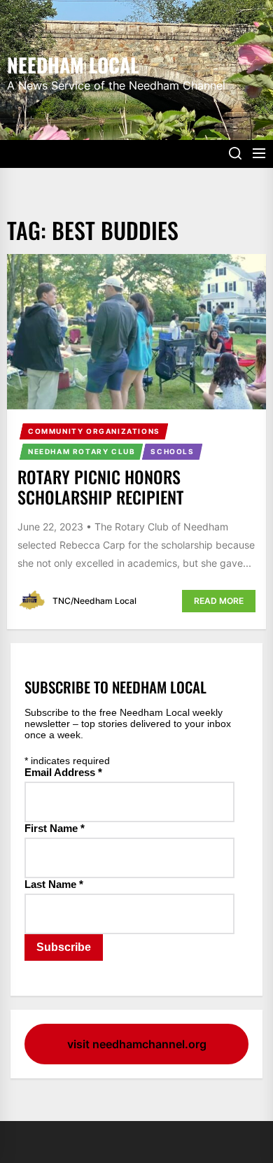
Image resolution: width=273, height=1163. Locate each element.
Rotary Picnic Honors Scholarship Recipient (100, 486)
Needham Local (73, 63)
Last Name (53, 884)
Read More (219, 600)
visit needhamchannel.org (136, 1044)
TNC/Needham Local (94, 600)
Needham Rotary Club (81, 451)
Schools (172, 451)
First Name (54, 828)
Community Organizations (94, 431)
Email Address (63, 772)
